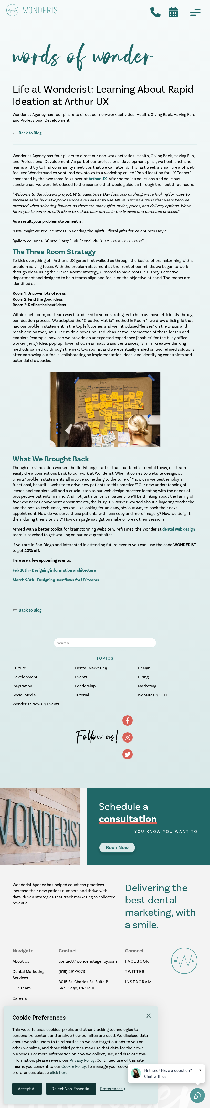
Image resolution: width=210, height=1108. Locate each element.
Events (81, 677)
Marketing (147, 686)
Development (25, 677)
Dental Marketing (91, 668)
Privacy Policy (82, 1060)
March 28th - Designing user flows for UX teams (56, 580)
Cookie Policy (73, 1066)
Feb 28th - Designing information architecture (54, 570)
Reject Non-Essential (71, 1088)
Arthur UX (98, 178)
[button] (195, 12)
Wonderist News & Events (36, 704)
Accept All (27, 1088)
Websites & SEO (152, 695)
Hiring (143, 677)
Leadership (85, 686)
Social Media (24, 695)
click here (59, 1072)
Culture (19, 668)
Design (144, 668)
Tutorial (82, 695)
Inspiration (22, 686)
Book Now (117, 847)
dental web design (178, 529)
